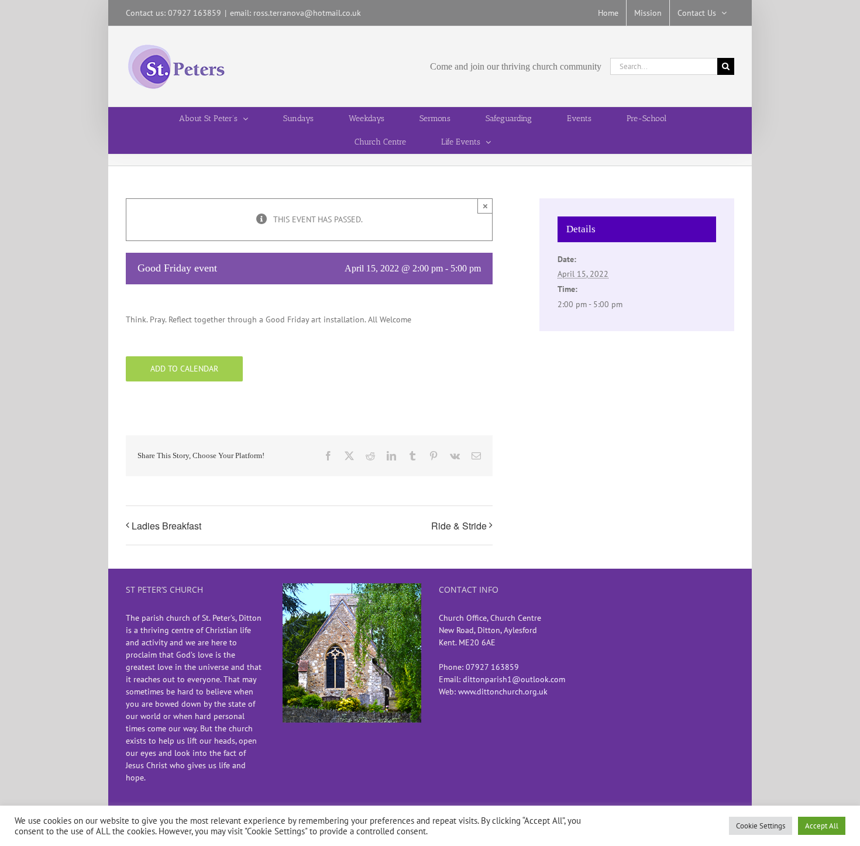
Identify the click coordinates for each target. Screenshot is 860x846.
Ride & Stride (459, 525)
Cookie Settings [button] (760, 826)
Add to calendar (184, 369)
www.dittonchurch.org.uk (503, 691)
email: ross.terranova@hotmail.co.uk (295, 13)
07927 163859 (492, 667)
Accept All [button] (821, 826)
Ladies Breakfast (166, 525)
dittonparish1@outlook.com (514, 679)
